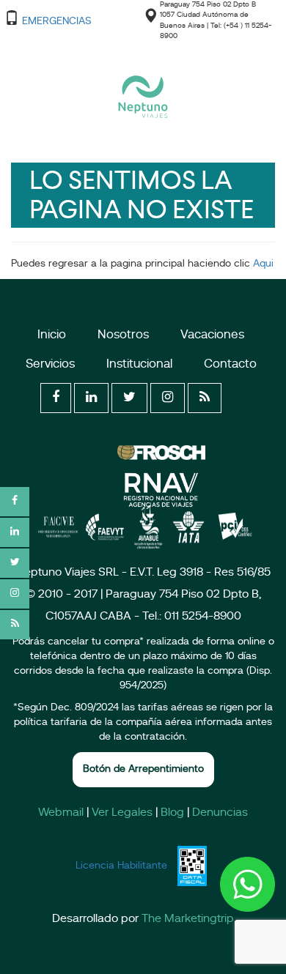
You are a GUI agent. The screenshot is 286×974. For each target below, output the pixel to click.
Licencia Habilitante (121, 865)
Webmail (61, 813)
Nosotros (123, 335)
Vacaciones (212, 335)
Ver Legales (122, 813)
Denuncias (220, 813)
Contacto (230, 364)
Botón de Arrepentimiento (143, 769)
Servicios (50, 364)
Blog (172, 813)
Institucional (139, 364)
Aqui (262, 264)
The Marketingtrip (188, 919)
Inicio (51, 335)
